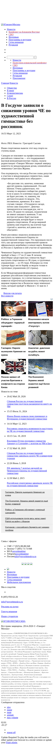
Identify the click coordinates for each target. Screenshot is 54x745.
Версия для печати (12, 293)
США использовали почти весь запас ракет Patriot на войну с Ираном (25, 520)
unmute (10, 715)
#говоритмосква (15, 93)
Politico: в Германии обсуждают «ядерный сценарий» (25, 511)
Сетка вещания (16, 42)
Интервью (14, 37)
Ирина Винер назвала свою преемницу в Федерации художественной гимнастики (27, 417)
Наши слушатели (9, 616)
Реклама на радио (9, 606)
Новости (11, 29)
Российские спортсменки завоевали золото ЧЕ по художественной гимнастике (30, 484)
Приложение (19, 78)
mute (9, 712)
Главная (5, 83)
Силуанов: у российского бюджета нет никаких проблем (27, 528)
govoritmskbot (18, 551)
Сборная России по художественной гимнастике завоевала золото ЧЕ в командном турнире (29, 456)
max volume (12, 717)
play (9, 707)
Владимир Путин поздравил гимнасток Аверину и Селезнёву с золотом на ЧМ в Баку (29, 442)
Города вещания (9, 611)
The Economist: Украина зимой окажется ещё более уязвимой (26, 502)
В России (11, 98)
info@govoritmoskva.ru (25, 556)
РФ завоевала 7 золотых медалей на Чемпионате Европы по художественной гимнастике (27, 470)
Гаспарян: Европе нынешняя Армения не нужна (25, 493)
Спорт (10, 95)
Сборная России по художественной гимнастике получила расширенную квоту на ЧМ (29, 404)
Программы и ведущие (20, 39)
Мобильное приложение (19, 582)
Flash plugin (11, 742)
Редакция (13, 45)
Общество (12, 88)
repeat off (11, 732)
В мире (10, 90)
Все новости (7, 296)
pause (9, 710)
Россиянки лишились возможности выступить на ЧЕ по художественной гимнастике (30, 429)
